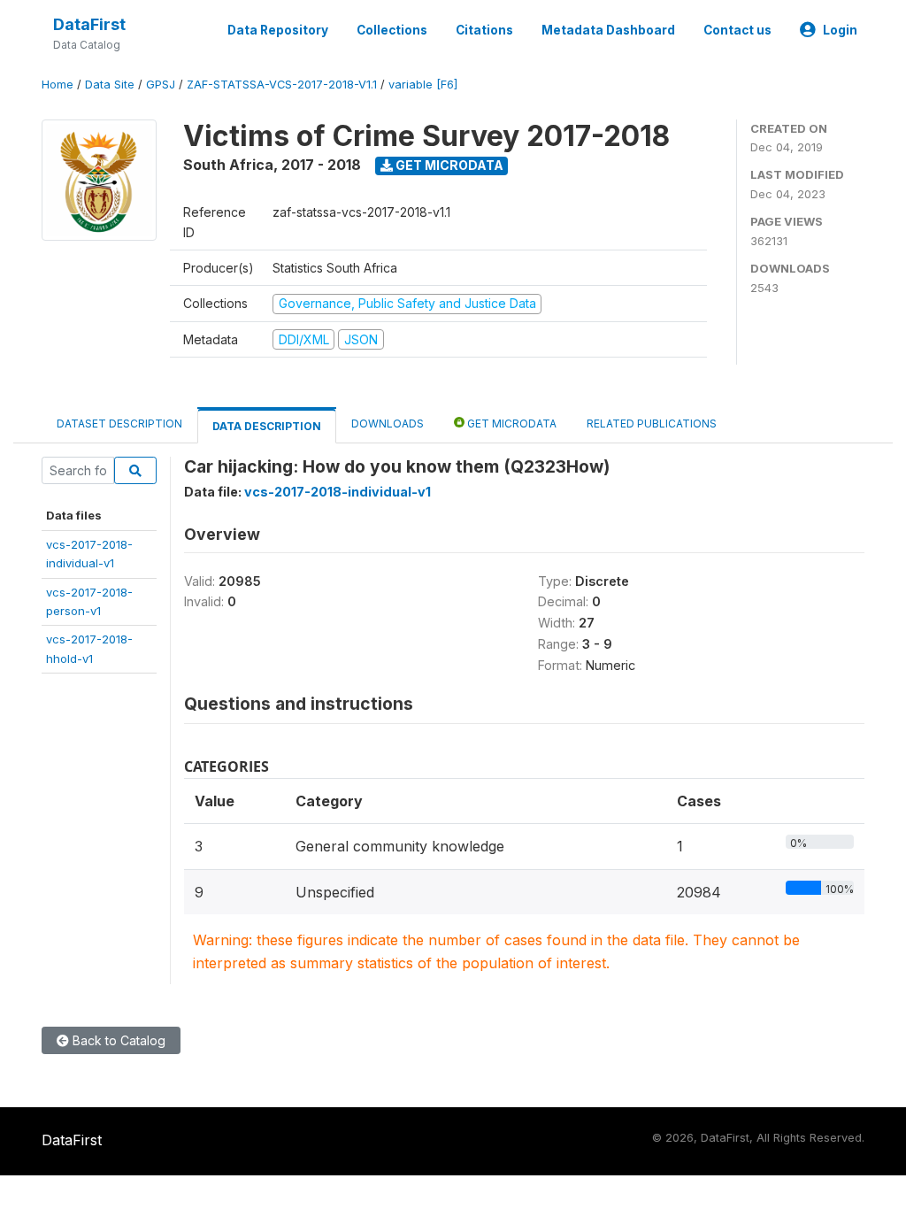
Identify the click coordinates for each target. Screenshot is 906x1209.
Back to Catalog (117, 1040)
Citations (484, 30)
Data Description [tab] (266, 426)
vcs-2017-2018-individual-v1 (337, 491)
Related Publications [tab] (652, 423)
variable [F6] (422, 84)
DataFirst (89, 24)
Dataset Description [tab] (119, 423)
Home (57, 84)
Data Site (109, 84)
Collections (392, 30)
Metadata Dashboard (608, 30)
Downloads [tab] (387, 423)
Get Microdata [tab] (511, 423)
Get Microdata (448, 165)
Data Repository (277, 30)
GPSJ (160, 84)
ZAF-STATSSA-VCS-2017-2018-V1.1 (282, 84)
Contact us (737, 30)
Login (840, 30)
